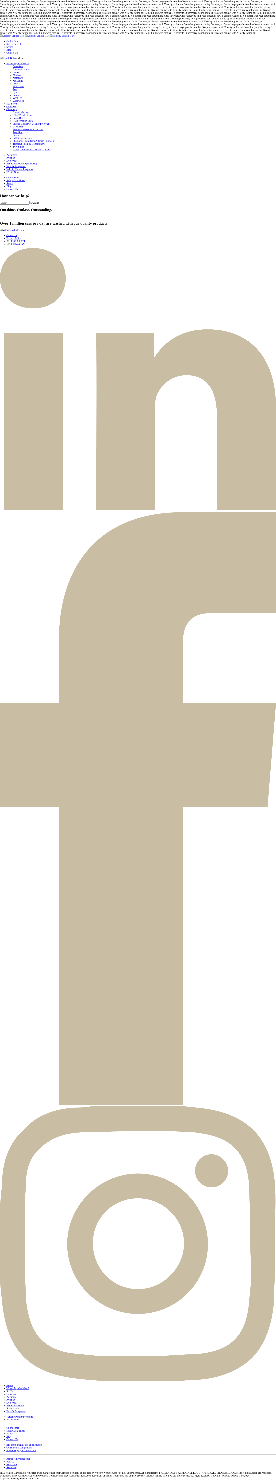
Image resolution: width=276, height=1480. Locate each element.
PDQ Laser (18, 86)
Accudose (11, 1397)
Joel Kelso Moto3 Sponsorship (21, 163)
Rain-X (10, 1461)
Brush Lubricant (21, 112)
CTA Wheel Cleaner (23, 115)
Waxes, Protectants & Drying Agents (31, 149)
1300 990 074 (18, 241)
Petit (15, 89)
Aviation (10, 157)
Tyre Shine (18, 146)
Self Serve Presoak (22, 138)
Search (9, 47)
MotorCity (18, 77)
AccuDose (11, 155)
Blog (8, 49)
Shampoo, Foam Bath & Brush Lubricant (33, 141)
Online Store (12, 41)
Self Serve (11, 103)
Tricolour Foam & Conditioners (29, 143)
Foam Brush (19, 118)
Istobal (16, 72)
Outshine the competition (19, 1447)
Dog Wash (11, 160)
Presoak (17, 135)
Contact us (11, 235)
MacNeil (17, 75)
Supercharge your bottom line (21, 1450)
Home (9, 1385)
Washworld (18, 100)
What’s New (12, 172)
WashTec (17, 98)
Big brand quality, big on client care (24, 1444)
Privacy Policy (13, 238)
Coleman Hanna (21, 69)
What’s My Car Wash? (17, 63)
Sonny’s (17, 95)
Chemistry (11, 109)
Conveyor (11, 106)
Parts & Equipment (16, 166)
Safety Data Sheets (15, 44)
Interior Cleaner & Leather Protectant (31, 123)
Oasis (15, 83)
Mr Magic (18, 80)
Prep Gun (18, 132)
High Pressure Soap (23, 120)
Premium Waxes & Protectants (28, 129)
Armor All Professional (18, 1458)
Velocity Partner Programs (19, 169)
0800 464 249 (18, 244)
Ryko (15, 92)
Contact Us (12, 52)
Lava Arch (18, 126)
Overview (18, 66)
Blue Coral (11, 1464)
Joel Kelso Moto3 (15, 1405)
